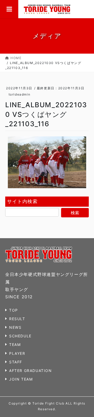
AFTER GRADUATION (30, 370)
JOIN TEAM (21, 379)
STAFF (15, 362)
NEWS (15, 327)
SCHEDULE (20, 336)
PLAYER (17, 353)
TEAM (15, 344)
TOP (13, 310)
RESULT (17, 319)
